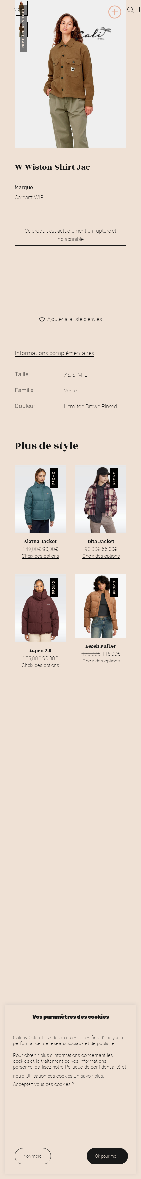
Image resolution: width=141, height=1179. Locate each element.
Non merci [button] (33, 1156)
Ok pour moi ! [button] (107, 1156)
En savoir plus (88, 1076)
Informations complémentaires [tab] (54, 353)
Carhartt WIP (29, 197)
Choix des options (40, 556)
